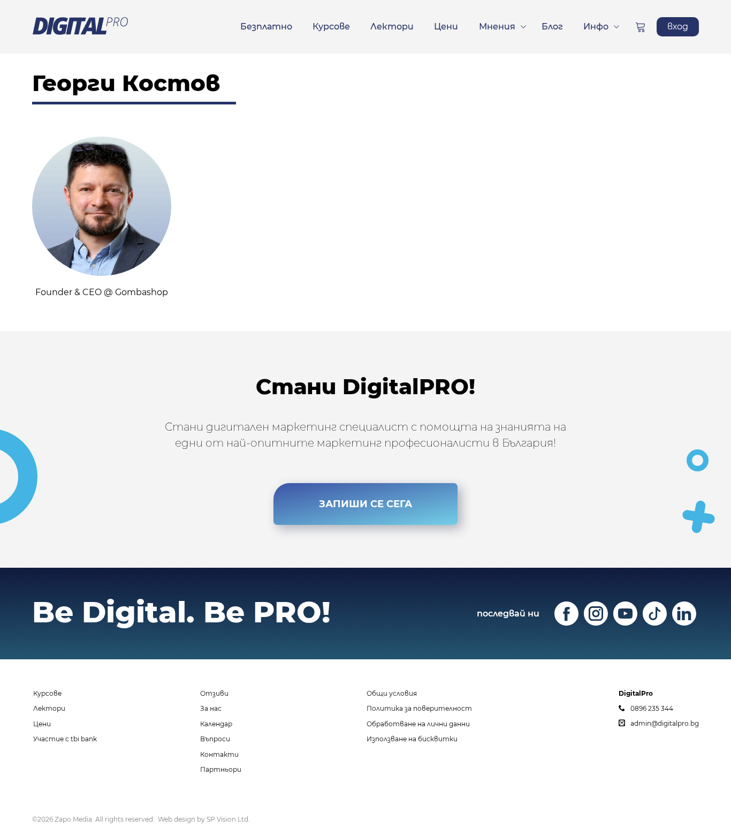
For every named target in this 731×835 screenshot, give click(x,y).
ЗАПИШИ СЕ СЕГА (365, 504)
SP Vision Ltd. (228, 819)
